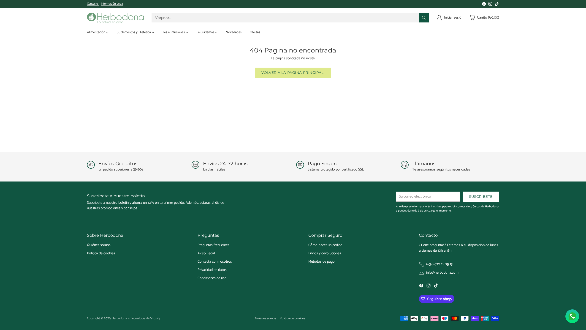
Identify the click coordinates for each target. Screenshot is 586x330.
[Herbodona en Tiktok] (496, 5)
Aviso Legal (206, 253)
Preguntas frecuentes (213, 245)
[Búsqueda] (424, 17)
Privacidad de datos (212, 270)
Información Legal (112, 4)
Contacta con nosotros (215, 261)
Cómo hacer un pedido (325, 245)
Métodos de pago (321, 261)
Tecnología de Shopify (145, 318)
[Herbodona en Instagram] (490, 5)
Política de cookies (101, 253)
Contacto (93, 3)
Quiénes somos (99, 245)
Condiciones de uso (212, 278)
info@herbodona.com (442, 272)
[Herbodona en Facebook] (484, 5)
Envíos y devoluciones (324, 253)
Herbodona (119, 318)
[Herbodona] (115, 17)
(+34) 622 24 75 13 (439, 264)
